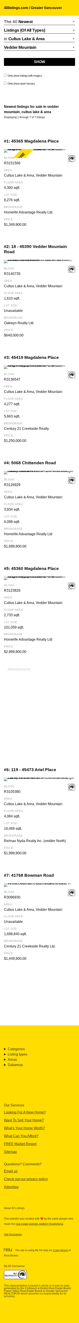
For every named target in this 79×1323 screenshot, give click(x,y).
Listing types (17, 1054)
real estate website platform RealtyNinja (39, 1223)
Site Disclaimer (13, 1234)
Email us (11, 1171)
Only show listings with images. (25, 75)
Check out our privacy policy (26, 1179)
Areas (12, 1059)
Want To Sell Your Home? (24, 1120)
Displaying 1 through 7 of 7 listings (24, 117)
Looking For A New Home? (25, 1112)
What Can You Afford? (21, 1136)
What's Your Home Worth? (24, 1128)
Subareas (15, 1065)
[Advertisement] (39, 711)
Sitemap (10, 1152)
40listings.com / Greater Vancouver (33, 8)
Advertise (11, 1187)
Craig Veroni (60, 1250)
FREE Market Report (20, 1144)
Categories (16, 1049)
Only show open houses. (21, 83)
